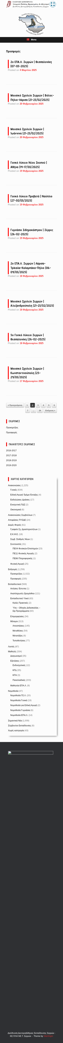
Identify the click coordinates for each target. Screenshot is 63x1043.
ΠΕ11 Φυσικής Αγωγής (23, 553)
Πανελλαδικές (19, 680)
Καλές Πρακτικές (20, 603)
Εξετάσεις (14, 661)
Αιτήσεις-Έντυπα (18, 588)
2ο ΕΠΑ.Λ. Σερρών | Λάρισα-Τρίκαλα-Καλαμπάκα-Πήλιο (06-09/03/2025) (30, 267)
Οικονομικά (15, 509)
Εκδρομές (12, 569)
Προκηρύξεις (12, 427)
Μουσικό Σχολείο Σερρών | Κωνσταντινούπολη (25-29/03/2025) (27, 373)
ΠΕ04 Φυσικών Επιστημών (25, 548)
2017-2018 (11, 455)
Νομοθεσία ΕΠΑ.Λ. (19, 715)
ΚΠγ (15, 670)
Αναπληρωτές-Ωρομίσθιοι (22, 593)
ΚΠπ (15, 675)
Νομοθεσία (13, 691)
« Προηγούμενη (15, 405)
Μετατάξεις (18, 635)
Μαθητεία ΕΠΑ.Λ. (18, 685)
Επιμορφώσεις (17, 616)
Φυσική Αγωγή (17, 564)
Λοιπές (11, 646)
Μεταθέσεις (18, 631)
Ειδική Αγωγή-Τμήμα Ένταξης (24, 495)
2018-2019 (11, 460)
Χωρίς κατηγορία (16, 730)
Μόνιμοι (14, 621)
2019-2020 (11, 465)
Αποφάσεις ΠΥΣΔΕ (17, 520)
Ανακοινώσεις (14, 485)
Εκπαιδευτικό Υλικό (19, 598)
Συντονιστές (16, 544)
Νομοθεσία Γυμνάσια (20, 710)
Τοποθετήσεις (19, 640)
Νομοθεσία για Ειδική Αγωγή (23, 705)
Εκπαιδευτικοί (14, 584)
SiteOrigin (48, 1036)
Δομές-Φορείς (14, 525)
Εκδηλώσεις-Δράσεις (20, 499)
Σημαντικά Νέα (15, 720)
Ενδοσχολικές (19, 665)
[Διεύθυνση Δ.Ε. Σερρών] (31, 4)
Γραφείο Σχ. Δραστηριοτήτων (23, 529)
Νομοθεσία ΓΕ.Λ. (18, 695)
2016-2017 (11, 450)
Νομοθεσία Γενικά (18, 700)
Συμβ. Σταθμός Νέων (20, 539)
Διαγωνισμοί (16, 656)
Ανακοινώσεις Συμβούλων (20, 515)
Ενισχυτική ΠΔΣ (17, 504)
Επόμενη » (50, 410)
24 (40, 410)
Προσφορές (11, 432)
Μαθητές (12, 651)
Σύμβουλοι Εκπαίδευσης (19, 725)
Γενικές (13, 490)
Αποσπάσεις (18, 626)
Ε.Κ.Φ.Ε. (14, 534)
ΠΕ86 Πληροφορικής (23, 558)
